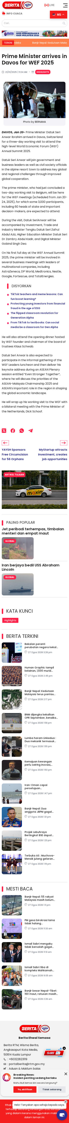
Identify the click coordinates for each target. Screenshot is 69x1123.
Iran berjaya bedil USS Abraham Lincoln (30, 567)
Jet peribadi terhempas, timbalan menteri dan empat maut (33, 531)
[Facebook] (13, 430)
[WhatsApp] (21, 430)
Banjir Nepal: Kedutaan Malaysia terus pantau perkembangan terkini (39, 692)
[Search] (64, 23)
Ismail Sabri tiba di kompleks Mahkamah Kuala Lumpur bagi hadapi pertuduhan (38, 969)
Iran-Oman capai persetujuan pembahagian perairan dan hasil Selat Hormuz (40, 786)
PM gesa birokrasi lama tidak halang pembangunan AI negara (41, 922)
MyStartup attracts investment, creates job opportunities (52, 454)
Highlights (43, 72)
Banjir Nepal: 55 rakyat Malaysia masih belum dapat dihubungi (39, 898)
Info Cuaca (14, 13)
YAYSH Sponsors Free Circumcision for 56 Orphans (15, 454)
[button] (65, 5)
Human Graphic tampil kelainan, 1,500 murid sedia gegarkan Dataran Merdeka (41, 669)
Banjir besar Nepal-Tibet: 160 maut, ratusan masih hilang (41, 992)
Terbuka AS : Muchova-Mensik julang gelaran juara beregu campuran (40, 857)
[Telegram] (30, 430)
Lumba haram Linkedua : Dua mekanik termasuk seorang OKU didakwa (40, 739)
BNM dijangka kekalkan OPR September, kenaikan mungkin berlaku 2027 (41, 716)
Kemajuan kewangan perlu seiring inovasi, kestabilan (38, 763)
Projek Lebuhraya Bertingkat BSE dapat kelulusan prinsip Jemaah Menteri (41, 833)
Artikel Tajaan (14, 474)
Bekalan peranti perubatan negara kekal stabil (40, 645)
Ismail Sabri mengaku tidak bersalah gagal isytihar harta (38, 945)
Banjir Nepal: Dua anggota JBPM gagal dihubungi (38, 810)
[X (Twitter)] (4, 430)
